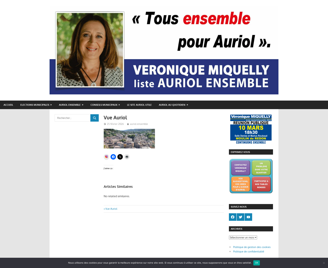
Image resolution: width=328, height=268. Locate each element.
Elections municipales (34, 104)
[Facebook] (232, 217)
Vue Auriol (111, 208)
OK (256, 262)
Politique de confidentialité (248, 251)
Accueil (8, 104)
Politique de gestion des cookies (252, 247)
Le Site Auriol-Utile (139, 104)
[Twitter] (240, 217)
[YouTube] (248, 217)
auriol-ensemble (139, 123)
